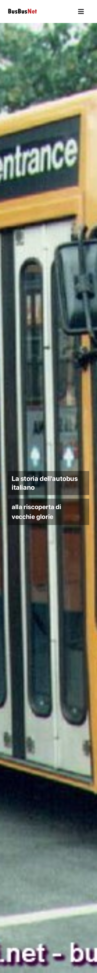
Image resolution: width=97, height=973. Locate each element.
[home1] (48, 498)
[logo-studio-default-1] (22, 9)
